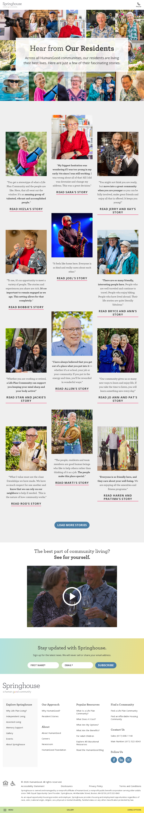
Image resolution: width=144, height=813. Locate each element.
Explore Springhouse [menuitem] (19, 704)
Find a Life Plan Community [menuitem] (124, 710)
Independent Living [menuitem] (15, 716)
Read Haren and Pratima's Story (118, 497)
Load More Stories (72, 525)
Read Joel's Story (72, 278)
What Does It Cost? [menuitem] (86, 719)
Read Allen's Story (72, 389)
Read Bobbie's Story (26, 307)
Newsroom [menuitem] (47, 744)
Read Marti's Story (72, 483)
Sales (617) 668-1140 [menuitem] (122, 735)
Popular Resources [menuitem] (88, 704)
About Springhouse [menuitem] (15, 744)
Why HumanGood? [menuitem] (51, 710)
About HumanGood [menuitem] (51, 733)
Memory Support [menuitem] (14, 727)
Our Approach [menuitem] (50, 704)
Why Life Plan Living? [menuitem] (16, 710)
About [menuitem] (46, 726)
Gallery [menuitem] (9, 733)
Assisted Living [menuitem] (13, 721)
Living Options (134, 810)
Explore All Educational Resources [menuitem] (87, 743)
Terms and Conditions (130, 786)
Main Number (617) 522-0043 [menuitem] (126, 741)
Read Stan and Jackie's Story (26, 399)
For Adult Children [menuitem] (85, 736)
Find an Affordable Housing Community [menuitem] (124, 717)
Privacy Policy (96, 786)
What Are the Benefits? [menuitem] (88, 730)
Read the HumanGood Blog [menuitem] (90, 750)
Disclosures (67, 786)
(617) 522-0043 (113, 793)
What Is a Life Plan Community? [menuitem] (85, 712)
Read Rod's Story (26, 503)
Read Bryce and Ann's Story (118, 313)
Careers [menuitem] (46, 738)
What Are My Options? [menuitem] (87, 724)
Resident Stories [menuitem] (50, 716)
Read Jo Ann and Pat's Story (117, 399)
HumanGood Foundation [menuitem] (54, 749)
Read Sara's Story (72, 192)
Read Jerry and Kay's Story (118, 210)
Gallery (70, 810)
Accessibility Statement (32, 786)
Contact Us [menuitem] (118, 729)
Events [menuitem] (9, 738)
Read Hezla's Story (26, 209)
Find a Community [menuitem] (122, 704)
